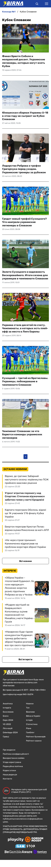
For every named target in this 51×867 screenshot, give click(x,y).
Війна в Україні (33, 716)
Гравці (6, 736)
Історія (29, 720)
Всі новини (25, 561)
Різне (28, 728)
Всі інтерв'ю (25, 659)
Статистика (31, 724)
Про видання (9, 750)
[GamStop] (25, 846)
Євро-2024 (8, 720)
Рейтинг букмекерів (35, 736)
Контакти (7, 779)
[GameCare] (40, 852)
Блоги (5, 716)
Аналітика (8, 703)
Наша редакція (10, 774)
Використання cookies (13, 758)
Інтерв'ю (7, 708)
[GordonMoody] (34, 840)
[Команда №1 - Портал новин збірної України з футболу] (11, 3)
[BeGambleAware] (18, 852)
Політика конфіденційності (16, 754)
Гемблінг (30, 732)
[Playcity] (16, 840)
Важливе (30, 712)
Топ (27, 708)
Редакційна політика (13, 766)
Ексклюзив (8, 712)
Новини (30, 703)
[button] (37, 4)
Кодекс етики (9, 770)
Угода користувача (12, 762)
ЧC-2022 (7, 724)
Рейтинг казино (34, 741)
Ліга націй (7, 728)
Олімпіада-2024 (10, 732)
